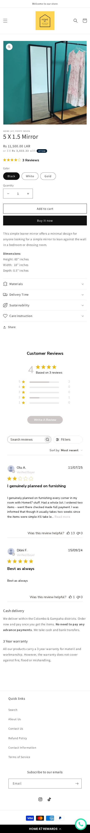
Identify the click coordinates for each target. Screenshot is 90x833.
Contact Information (22, 747)
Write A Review (45, 420)
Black (11, 176)
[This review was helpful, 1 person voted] (70, 597)
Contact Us (15, 728)
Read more (62, 517)
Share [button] (12, 327)
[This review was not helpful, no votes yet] (78, 533)
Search (13, 710)
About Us (14, 719)
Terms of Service (19, 757)
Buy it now (45, 221)
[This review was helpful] (68, 533)
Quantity (8, 185)
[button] (45, 829)
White (30, 176)
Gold (48, 176)
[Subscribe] (76, 783)
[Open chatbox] (81, 824)
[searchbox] (26, 439)
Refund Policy (17, 738)
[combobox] (66, 450)
